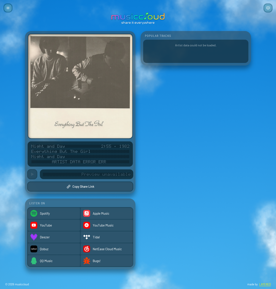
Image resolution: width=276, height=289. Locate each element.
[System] (268, 8)
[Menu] (8, 8)
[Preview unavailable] (32, 174)
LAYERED (265, 284)
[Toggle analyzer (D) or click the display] (86, 174)
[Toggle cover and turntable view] (80, 86)
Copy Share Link (83, 186)
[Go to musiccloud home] (138, 18)
